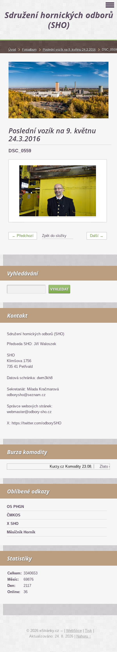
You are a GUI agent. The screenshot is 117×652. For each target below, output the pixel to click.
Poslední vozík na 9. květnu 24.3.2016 (69, 49)
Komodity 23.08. (76, 466)
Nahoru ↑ (83, 636)
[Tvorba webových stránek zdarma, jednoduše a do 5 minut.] (62, 631)
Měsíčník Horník (21, 532)
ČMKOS (13, 515)
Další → (96, 236)
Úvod (12, 49)
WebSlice (74, 631)
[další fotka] (97, 191)
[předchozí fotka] (18, 191)
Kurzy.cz (55, 466)
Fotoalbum (29, 49)
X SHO (12, 523)
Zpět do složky (54, 236)
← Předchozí (23, 236)
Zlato (102, 466)
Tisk (88, 631)
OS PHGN (15, 507)
